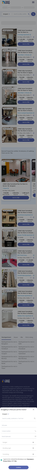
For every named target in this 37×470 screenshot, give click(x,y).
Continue (18, 467)
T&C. (15, 461)
